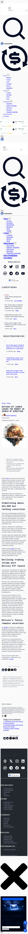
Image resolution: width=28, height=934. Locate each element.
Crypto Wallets (8, 809)
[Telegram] (11, 275)
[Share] (25, 922)
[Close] (2, 932)
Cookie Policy (8, 839)
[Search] (26, 10)
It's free (11, 659)
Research (9, 110)
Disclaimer (24, 126)
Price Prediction (8, 790)
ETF (7, 478)
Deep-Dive (9, 103)
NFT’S (9, 239)
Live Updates (18, 300)
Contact (6, 821)
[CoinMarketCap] (5, 275)
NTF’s (8, 97)
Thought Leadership (12, 112)
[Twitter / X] (3, 716)
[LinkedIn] (23, 268)
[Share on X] (9, 670)
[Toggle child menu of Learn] (7, 90)
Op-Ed (8, 86)
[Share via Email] (12, 670)
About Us (6, 818)
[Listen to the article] (25, 926)
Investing (9, 94)
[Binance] (5, 268)
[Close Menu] (2, 211)
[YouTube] (23, 275)
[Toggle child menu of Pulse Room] (11, 101)
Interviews (9, 107)
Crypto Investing (9, 805)
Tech (8, 81)
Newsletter (6, 116)
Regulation (9, 88)
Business (9, 77)
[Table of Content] (25, 930)
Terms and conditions (10, 843)
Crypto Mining (8, 807)
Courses (9, 92)
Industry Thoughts (12, 105)
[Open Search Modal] (14, 41)
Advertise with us (9, 827)
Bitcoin (6, 627)
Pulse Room (7, 101)
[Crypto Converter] (14, 208)
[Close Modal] (9, 8)
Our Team (7, 820)
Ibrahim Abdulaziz (11, 415)
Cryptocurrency (8, 788)
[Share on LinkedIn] (3, 670)
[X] (11, 268)
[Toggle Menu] (2, 2)
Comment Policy (9, 841)
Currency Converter (10, 849)
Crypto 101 (7, 804)
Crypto (8, 79)
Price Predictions (8, 114)
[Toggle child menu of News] (7, 75)
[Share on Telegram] (6, 670)
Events (6, 823)
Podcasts (6, 795)
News (5, 75)
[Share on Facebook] (15, 670)
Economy (9, 83)
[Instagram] (17, 268)
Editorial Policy (8, 837)
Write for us (7, 825)
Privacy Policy (8, 836)
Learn (5, 90)
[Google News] (14, 281)
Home (3, 403)
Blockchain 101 (8, 802)
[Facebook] (17, 275)
